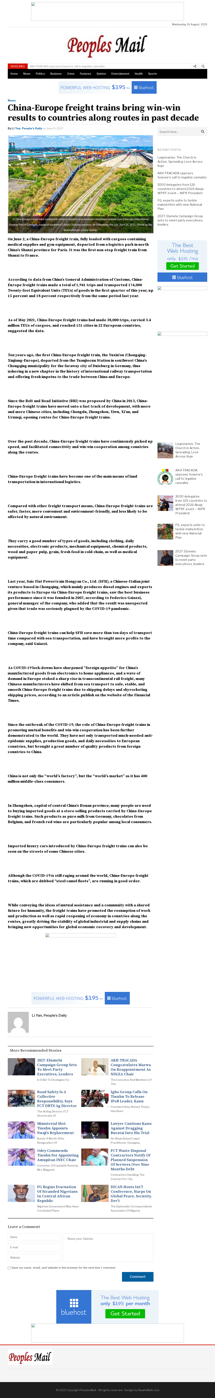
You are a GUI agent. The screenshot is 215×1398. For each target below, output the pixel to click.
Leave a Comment (24, 1227)
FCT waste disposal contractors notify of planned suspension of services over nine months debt (130, 1160)
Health (139, 73)
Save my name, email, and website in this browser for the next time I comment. (63, 1267)
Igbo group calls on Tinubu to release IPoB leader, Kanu (129, 1097)
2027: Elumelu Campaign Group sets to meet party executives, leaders (57, 1067)
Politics (40, 73)
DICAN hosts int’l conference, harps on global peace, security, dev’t (131, 1194)
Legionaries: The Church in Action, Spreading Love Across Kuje (180, 162)
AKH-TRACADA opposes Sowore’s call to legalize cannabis (182, 175)
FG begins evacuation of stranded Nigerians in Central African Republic (57, 1194)
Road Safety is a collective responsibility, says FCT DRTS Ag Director (57, 1099)
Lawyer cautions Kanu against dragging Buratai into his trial (131, 1128)
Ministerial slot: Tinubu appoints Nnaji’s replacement (55, 1128)
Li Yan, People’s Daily (27, 128)
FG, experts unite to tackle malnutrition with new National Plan (179, 204)
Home (14, 73)
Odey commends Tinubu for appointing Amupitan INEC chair (58, 1155)
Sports (152, 73)
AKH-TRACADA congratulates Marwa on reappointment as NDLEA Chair (131, 1067)
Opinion (101, 73)
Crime (71, 73)
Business (56, 73)
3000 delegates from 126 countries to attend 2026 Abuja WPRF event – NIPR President (87, 66)
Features (85, 73)
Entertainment (120, 73)
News (26, 73)
